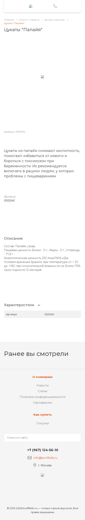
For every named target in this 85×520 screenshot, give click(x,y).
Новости (42, 385)
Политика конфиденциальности (42, 397)
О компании (42, 377)
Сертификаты (42, 402)
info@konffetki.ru (45, 458)
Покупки (42, 423)
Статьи (42, 391)
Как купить (42, 414)
